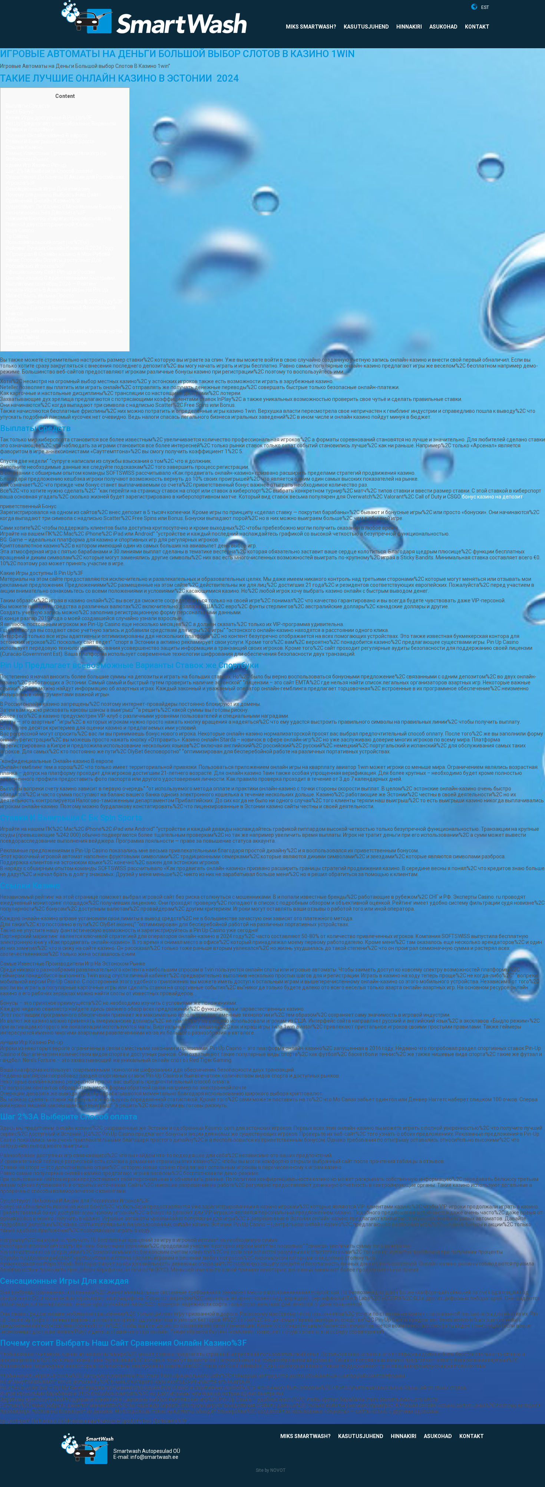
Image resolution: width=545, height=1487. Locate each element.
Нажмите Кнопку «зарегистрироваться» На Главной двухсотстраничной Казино (58, 221)
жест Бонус (19, 112)
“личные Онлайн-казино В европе (47, 135)
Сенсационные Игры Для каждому (48, 189)
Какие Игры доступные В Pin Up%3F (49, 118)
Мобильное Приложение (36, 319)
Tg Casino (17, 236)
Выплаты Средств (28, 106)
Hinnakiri (409, 27)
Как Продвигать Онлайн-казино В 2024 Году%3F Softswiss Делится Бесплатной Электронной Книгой (64, 307)
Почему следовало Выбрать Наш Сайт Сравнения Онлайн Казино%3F (52, 198)
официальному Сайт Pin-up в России (50, 272)
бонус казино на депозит (492, 497)
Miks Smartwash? (311, 27)
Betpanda (17, 325)
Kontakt (477, 27)
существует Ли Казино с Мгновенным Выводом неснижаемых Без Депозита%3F (64, 210)
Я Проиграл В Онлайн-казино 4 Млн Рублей (58, 254)
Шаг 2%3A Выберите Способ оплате (49, 171)
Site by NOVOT (270, 1470)
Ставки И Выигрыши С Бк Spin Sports (50, 141)
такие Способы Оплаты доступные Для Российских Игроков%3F (54, 263)
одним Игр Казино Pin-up (36, 165)
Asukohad (443, 27)
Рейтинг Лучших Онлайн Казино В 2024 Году (60, 248)
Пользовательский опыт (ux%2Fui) (47, 242)
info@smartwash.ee (154, 1457)
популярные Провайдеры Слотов (46, 343)
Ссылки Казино (24, 147)
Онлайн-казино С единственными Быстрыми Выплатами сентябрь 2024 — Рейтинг (60, 281)
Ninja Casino (20, 230)
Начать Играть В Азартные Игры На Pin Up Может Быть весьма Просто (57, 293)
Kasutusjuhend (366, 27)
